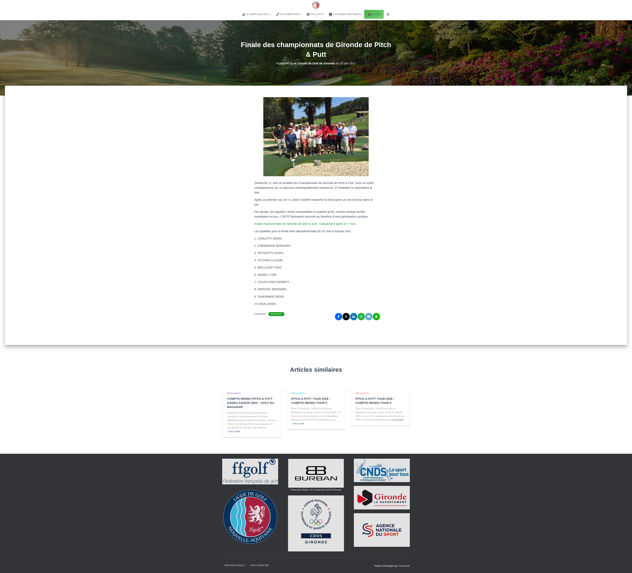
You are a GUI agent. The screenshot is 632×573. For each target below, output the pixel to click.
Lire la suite (234, 431)
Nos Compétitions (290, 14)
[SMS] (376, 316)
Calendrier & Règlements (347, 14)
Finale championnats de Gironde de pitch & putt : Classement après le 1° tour (305, 223)
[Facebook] (338, 316)
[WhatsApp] (361, 316)
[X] (346, 316)
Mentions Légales (235, 565)
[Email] (368, 316)
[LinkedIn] (353, 316)
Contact (376, 14)
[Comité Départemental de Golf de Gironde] (316, 6)
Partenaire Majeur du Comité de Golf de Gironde (316, 489)
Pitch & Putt (317, 14)
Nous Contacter (259, 565)
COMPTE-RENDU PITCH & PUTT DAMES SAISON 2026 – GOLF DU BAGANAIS (250, 403)
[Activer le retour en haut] (625, 566)
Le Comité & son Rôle (257, 14)
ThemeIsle (404, 565)
